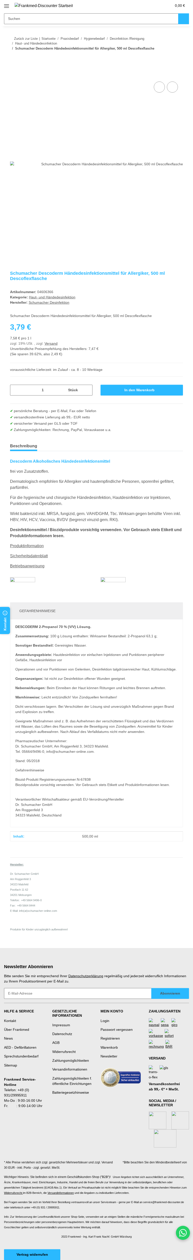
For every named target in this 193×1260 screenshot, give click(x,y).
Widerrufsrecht (64, 1052)
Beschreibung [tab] (23, 446)
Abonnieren (170, 993)
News (8, 1038)
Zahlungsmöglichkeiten (70, 1060)
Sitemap (10, 1065)
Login (105, 1021)
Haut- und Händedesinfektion (52, 297)
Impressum (61, 1025)
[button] (148, 6)
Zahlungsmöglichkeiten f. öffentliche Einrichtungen (72, 1081)
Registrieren (110, 1038)
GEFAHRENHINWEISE (37, 611)
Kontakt (10, 1021)
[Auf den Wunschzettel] (172, 87)
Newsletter (109, 1056)
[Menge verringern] (15, 390)
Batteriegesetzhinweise (70, 1092)
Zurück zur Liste (26, 39)
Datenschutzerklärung (85, 976)
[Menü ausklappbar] (6, 4)
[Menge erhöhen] (86, 390)
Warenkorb (109, 1047)
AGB (56, 1043)
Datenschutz (62, 1034)
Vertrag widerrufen (32, 1254)
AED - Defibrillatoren (20, 1047)
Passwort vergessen (117, 1030)
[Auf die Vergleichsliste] (159, 87)
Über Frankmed (16, 1030)
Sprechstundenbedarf (21, 1056)
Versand (51, 343)
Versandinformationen (69, 1069)
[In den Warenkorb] (14, 74)
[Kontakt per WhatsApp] (183, 1233)
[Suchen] (183, 18)
